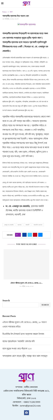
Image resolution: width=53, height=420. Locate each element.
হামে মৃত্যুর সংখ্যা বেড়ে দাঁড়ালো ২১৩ (17, 348)
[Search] (50, 4)
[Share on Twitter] (30, 235)
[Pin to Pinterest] (35, 235)
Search (6, 300)
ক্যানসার (19, 224)
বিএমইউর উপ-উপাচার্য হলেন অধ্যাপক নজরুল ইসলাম (23, 334)
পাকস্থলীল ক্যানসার (38, 224)
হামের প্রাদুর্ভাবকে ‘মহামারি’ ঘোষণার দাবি (18, 341)
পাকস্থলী (27, 224)
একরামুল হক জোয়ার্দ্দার (8, 224)
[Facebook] (26, 412)
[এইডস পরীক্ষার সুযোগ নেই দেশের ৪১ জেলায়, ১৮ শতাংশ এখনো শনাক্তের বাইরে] (26, 264)
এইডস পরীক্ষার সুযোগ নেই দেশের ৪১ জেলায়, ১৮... (26, 283)
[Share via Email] (40, 235)
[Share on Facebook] (24, 235)
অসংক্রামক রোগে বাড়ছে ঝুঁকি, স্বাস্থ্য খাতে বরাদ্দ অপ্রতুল (25, 355)
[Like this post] (18, 235)
